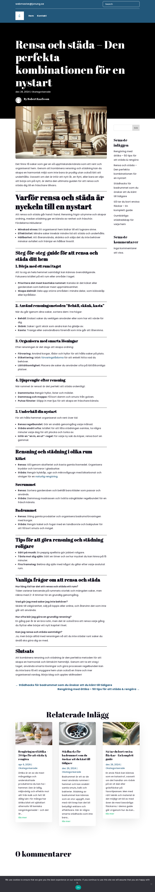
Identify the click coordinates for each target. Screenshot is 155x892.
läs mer (22, 817)
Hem (31, 15)
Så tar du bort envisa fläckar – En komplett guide (126, 206)
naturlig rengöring (46, 476)
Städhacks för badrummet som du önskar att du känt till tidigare (76, 757)
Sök (136, 127)
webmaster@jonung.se (29, 4)
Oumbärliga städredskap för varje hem (124, 220)
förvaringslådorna (52, 357)
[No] (151, 883)
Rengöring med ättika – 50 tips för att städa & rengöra (126, 156)
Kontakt (42, 15)
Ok (78, 887)
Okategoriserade (41, 91)
